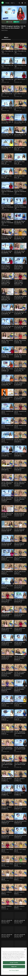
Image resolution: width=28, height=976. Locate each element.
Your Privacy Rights (14, 970)
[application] (14, 13)
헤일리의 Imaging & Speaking (10, 26)
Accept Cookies (14, 962)
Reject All (14, 966)
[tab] (6, 38)
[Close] (25, 949)
